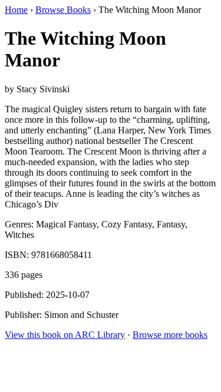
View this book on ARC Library (65, 335)
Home (16, 10)
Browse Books (63, 10)
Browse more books (170, 335)
